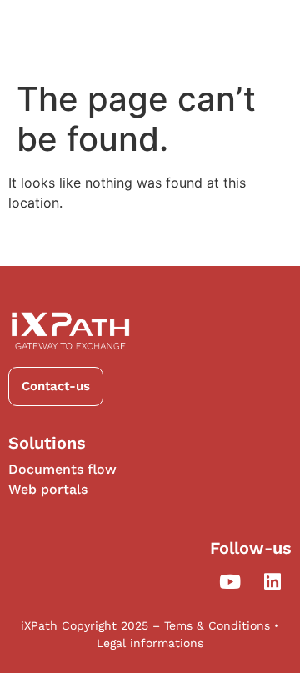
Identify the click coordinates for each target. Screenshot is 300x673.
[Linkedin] (272, 581)
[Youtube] (230, 581)
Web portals (48, 489)
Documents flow (62, 469)
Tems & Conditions (217, 625)
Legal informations (150, 643)
